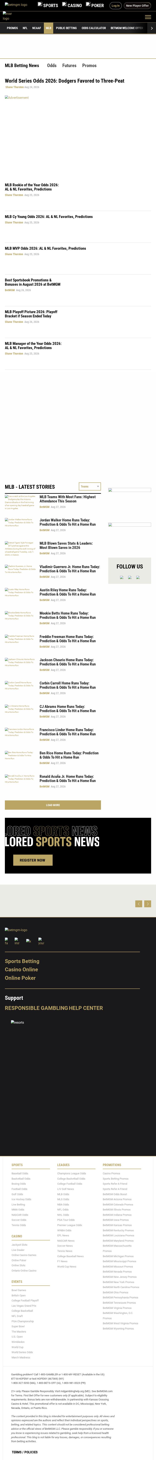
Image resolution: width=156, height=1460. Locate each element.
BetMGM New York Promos (118, 1282)
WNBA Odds (64, 1230)
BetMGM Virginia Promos (117, 1307)
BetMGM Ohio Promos (115, 1292)
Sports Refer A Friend (115, 1183)
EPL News (63, 1235)
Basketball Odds (21, 1178)
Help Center (86, 1008)
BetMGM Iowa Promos (116, 1220)
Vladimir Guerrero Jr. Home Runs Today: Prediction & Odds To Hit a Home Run (70, 568)
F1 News (62, 1261)
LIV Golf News (65, 1189)
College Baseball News (70, 1256)
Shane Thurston (14, 87)
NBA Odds (63, 1204)
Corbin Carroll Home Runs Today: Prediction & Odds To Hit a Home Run (68, 685)
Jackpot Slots (19, 1244)
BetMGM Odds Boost (115, 1194)
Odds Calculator (94, 28)
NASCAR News (66, 1240)
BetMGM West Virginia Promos (120, 1323)
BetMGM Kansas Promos (117, 1225)
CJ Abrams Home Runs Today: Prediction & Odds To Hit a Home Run (68, 708)
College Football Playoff (25, 1300)
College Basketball (22, 1310)
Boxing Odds (19, 1183)
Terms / (18, 1452)
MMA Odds (18, 1209)
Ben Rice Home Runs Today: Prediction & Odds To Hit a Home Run (69, 755)
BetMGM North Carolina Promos (121, 1287)
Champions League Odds (71, 1173)
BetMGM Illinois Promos (117, 1209)
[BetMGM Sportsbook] (19, 5)
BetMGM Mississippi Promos (119, 1261)
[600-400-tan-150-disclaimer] (129, 537)
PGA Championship (23, 1321)
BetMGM (10, 290)
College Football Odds (69, 1183)
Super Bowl (18, 1326)
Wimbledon (18, 1341)
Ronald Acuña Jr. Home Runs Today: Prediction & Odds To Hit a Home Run (68, 778)
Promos (12, 28)
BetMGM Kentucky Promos (118, 1230)
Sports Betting (22, 961)
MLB (48, 28)
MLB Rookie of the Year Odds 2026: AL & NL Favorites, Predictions (32, 187)
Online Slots (18, 1265)
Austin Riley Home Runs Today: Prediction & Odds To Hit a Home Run (68, 592)
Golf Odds (17, 1194)
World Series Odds (22, 1352)
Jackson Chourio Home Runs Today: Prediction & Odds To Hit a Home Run (68, 662)
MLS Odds (63, 1199)
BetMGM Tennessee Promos (119, 1302)
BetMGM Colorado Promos (118, 1204)
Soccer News (65, 1245)
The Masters (19, 1331)
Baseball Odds (20, 1173)
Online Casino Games (24, 1255)
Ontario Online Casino (24, 1270)
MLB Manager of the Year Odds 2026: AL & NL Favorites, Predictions (33, 345)
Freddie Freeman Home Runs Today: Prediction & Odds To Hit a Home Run (68, 638)
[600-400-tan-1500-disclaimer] (129, 502)
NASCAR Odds (20, 1214)
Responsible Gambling (36, 1008)
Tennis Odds (19, 1225)
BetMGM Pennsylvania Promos (120, 1297)
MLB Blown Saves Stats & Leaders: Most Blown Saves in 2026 (66, 545)
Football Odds (19, 1189)
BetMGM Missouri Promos (118, 1266)
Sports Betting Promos (116, 1178)
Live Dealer (18, 1250)
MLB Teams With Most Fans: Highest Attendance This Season (68, 499)
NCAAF (36, 28)
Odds (51, 65)
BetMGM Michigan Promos (118, 1256)
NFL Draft (17, 1316)
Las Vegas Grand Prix (24, 1305)
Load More (53, 805)
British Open (19, 1295)
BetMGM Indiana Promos (117, 1214)
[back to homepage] (12, 16)
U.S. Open (17, 1336)
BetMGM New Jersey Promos (120, 1276)
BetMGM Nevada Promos (117, 1271)
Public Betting (66, 28)
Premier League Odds (69, 1225)
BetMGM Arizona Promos (117, 1199)
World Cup (17, 1347)
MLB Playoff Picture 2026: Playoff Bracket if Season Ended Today (31, 313)
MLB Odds (63, 1194)
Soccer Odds (19, 1220)
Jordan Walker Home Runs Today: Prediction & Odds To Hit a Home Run (68, 522)
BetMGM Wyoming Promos (118, 1328)
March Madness (21, 1357)
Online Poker (20, 978)
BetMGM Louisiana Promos (118, 1235)
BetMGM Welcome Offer (127, 28)
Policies (31, 1452)
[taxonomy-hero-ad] (78, 136)
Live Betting (18, 1204)
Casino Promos (111, 1173)
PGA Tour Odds (66, 1220)
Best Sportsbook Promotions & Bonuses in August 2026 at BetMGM (32, 282)
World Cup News (66, 1266)
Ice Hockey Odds (21, 1199)
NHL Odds (63, 1214)
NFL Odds (63, 1209)
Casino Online (21, 969)
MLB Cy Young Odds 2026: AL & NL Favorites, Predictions (49, 216)
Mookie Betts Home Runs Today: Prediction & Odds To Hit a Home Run (68, 615)
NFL (25, 28)
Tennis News (64, 1251)
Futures (69, 65)
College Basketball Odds (71, 1178)
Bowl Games (19, 1290)
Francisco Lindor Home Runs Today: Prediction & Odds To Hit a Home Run (68, 731)
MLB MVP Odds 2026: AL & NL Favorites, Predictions (45, 248)
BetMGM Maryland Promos (118, 1240)
